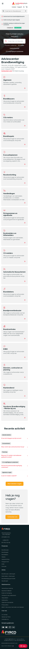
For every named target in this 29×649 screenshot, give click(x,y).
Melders (3, 557)
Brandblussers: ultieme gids (8, 573)
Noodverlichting (5, 559)
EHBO (3, 564)
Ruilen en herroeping (7, 593)
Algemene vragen (6, 472)
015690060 (6, 540)
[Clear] (25, 11)
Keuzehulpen (5, 581)
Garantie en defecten (7, 590)
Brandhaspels (5, 552)
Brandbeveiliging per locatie (8, 578)
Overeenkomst (6, 443)
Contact (14, 7)
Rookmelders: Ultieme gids (8, 576)
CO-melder (21, 45)
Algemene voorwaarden (7, 602)
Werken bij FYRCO (6, 617)
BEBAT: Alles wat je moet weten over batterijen (13, 607)
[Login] (24, 7)
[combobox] (14, 11)
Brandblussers (5, 550)
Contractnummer (14, 48)
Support (19, 7)
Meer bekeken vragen (14, 483)
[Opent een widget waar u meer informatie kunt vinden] (23, 646)
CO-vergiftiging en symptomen (14, 51)
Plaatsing (4, 452)
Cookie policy (5, 600)
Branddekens (5, 554)
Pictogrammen (5, 561)
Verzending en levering (7, 588)
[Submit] (3, 11)
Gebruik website (6, 435)
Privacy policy (5, 604)
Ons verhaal (4, 614)
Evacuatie (4, 566)
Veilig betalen (5, 597)
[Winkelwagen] (26, 7)
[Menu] (3, 3)
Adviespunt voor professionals (9, 595)
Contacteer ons (12, 517)
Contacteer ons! (6, 71)
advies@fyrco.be (6, 537)
